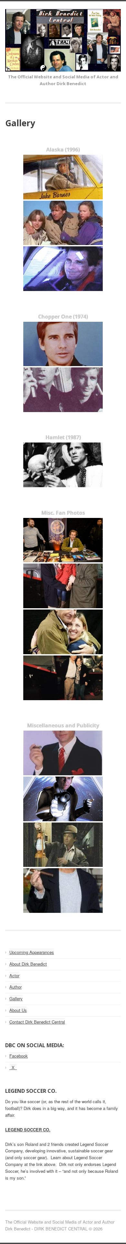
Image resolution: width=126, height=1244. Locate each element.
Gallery (16, 998)
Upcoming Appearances (31, 952)
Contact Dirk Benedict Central (37, 1022)
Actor (14, 975)
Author (15, 987)
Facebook (18, 1056)
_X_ (13, 1067)
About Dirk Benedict (28, 964)
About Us (18, 1010)
